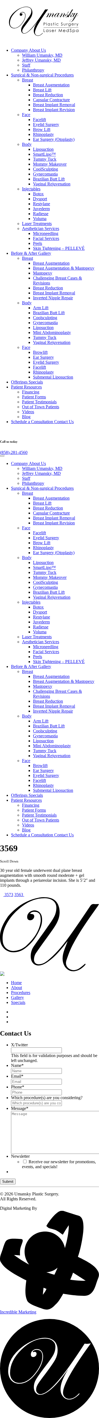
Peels (37, 243)
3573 (8, 894)
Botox (38, 193)
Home (16, 982)
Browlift (40, 352)
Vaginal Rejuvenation (51, 184)
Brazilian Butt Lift (49, 179)
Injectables (31, 189)
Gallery (31, 253)
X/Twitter (19, 1044)
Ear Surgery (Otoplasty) (54, 139)
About (16, 987)
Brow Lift (41, 129)
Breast (27, 80)
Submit (7, 1181)
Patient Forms (34, 397)
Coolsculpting (45, 317)
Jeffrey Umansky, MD (41, 60)
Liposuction (43, 149)
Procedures (42, 75)
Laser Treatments (37, 223)
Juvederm (41, 208)
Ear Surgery (43, 357)
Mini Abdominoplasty (52, 332)
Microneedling (45, 233)
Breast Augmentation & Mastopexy (63, 268)
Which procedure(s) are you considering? (46, 1097)
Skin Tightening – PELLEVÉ (59, 248)
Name (17, 1065)
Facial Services (46, 238)
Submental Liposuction (53, 377)
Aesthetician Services (40, 228)
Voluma (39, 218)
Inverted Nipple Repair (53, 297)
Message (19, 1108)
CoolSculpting (45, 169)
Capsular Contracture (51, 99)
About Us (28, 50)
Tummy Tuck (44, 159)
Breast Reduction (48, 94)
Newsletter (20, 1156)
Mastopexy (42, 273)
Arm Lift (40, 307)
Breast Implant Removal (54, 104)
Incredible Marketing (18, 1312)
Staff (26, 65)
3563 (19, 894)
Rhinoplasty (43, 134)
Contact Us (42, 421)
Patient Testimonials (39, 401)
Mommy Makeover (50, 164)
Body (27, 144)
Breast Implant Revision (54, 109)
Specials (27, 382)
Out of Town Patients (40, 406)
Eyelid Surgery (46, 124)
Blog (26, 416)
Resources (26, 387)
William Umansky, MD (42, 55)
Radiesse (40, 213)
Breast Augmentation (51, 85)
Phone (17, 1087)
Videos (28, 411)
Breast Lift (42, 89)
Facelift (39, 119)
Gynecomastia (45, 174)
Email (17, 1076)
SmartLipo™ (44, 154)
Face (26, 114)
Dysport (40, 198)
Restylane (41, 203)
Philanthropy (33, 70)
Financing (30, 392)
